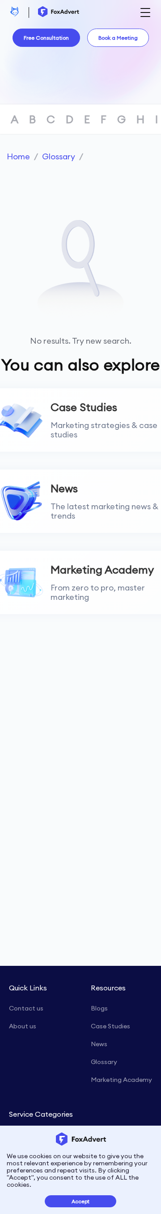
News (99, 1044)
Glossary (58, 156)
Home (18, 156)
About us (22, 1026)
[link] (18, 156)
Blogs (99, 1008)
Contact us (26, 1008)
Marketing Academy (121, 1080)
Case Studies (110, 1026)
